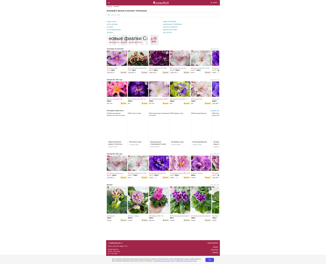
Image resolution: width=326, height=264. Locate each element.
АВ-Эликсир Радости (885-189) (180, 173)
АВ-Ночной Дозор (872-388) (158, 68)
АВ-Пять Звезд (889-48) (114, 99)
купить (124, 72)
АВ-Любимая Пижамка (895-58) (159, 99)
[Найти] (211, 2)
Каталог (215, 247)
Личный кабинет (212, 243)
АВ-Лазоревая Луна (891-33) (137, 99)
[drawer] (109, 2)
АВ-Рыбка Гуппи (112, 68)
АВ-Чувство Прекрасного (178, 68)
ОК (210, 260)
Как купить (214, 249)
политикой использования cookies (164, 261)
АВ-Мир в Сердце (196, 173)
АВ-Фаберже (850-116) (156, 216)
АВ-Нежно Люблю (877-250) (200, 68)
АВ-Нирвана (111, 216)
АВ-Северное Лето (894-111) (179, 99)
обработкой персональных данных (186, 261)
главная (109, 6)
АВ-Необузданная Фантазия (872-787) (180, 216)
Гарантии (215, 252)
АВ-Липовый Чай (196, 99)
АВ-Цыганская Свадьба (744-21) (138, 68)
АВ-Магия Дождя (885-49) (157, 173)
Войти (215, 2)
